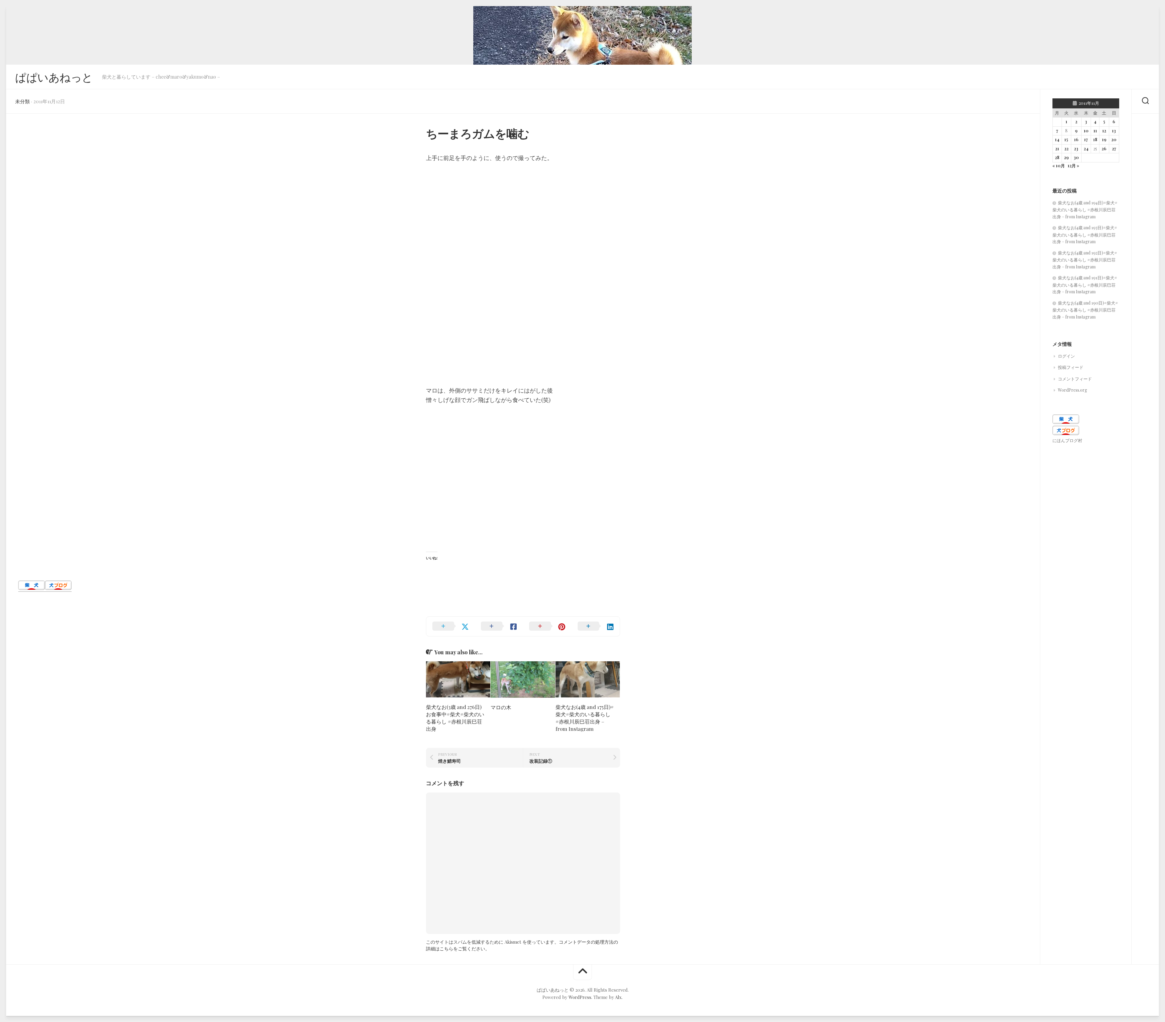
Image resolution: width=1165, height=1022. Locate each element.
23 (1076, 149)
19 (1104, 139)
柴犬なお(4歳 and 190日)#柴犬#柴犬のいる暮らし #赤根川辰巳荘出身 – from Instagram (1085, 310)
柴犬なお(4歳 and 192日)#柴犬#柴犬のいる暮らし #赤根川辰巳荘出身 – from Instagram (1084, 260)
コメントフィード (1075, 379)
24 (1086, 149)
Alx (618, 997)
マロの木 (501, 707)
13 (1114, 131)
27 (1114, 149)
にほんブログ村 (1067, 440)
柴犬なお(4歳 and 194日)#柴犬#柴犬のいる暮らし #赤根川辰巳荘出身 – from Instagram (1084, 210)
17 (1086, 139)
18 (1095, 139)
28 (1057, 157)
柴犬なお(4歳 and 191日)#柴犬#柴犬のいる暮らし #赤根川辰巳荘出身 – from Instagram (1084, 285)
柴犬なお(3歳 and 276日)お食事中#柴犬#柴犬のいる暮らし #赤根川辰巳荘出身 (455, 717)
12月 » (1073, 166)
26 (1104, 149)
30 (1076, 157)
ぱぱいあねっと (54, 77)
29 (1066, 157)
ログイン (1066, 356)
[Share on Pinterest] (547, 626)
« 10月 (1058, 166)
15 (1066, 139)
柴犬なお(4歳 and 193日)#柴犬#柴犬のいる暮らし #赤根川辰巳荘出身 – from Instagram (1084, 234)
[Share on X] (450, 626)
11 (1095, 131)
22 (1066, 149)
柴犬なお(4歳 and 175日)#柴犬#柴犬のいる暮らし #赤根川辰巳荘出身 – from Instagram (584, 717)
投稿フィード (1070, 367)
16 (1076, 139)
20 (1113, 139)
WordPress (580, 997)
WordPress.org (1072, 390)
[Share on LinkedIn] (596, 626)
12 (1104, 131)
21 (1057, 149)
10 (1086, 131)
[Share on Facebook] (499, 626)
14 (1057, 139)
